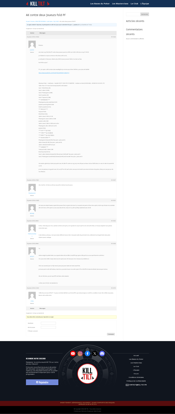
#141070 (113, 288)
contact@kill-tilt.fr (138, 385)
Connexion (111, 334)
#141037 (113, 180)
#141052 (113, 221)
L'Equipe (136, 370)
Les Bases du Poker (100, 4)
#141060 (113, 243)
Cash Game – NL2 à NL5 (53, 21)
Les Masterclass (120, 4)
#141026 (113, 37)
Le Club (134, 4)
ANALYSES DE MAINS (40, 21)
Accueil (28, 21)
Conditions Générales (136, 377)
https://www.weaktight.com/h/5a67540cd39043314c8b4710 (54, 73)
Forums (32, 21)
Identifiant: (30, 323)
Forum (136, 374)
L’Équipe (145, 4)
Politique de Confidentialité (136, 381)
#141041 (113, 200)
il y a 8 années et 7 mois (85, 24)
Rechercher (144, 14)
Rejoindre (43, 382)
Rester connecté (33, 331)
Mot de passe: (31, 327)
